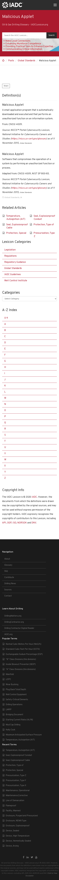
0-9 (6, 318)
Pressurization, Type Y (16, 780)
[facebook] (23, 858)
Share (6, 86)
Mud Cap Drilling (13, 724)
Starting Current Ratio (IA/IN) (19, 719)
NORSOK (22, 522)
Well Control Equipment (16, 694)
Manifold (10, 674)
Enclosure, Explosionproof (18, 825)
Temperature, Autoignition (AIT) (20, 740)
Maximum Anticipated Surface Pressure (24, 735)
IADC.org (8, 634)
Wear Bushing (12, 684)
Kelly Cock (10, 729)
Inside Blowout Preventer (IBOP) (21, 664)
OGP (9, 522)
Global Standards (26, 60)
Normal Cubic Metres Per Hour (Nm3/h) (23, 644)
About (7, 559)
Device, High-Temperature (18, 836)
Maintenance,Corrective (17, 795)
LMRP (8, 709)
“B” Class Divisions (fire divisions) (21, 659)
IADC (34, 497)
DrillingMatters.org (12, 616)
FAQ (6, 571)
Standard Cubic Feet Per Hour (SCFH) (23, 649)
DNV (34, 522)
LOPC (8, 679)
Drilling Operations (14, 704)
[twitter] (32, 858)
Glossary (8, 565)
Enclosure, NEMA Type (16, 820)
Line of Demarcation (15, 800)
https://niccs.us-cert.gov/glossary (28, 138)
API (4, 522)
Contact (8, 596)
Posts (11, 60)
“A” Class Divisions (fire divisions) (21, 669)
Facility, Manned (13, 810)
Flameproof (11, 805)
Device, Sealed (12, 830)
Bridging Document (14, 714)
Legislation (10, 249)
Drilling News (10, 583)
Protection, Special (16, 233)
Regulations (10, 256)
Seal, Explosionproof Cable (18, 760)
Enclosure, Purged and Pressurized (22, 815)
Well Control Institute (15, 280)
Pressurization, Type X (16, 785)
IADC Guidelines (12, 274)
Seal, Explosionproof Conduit (19, 755)
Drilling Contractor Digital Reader (19, 628)
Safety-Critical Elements (17, 699)
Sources (8, 589)
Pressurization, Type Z (16, 775)
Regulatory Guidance (15, 262)
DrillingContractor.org (14, 622)
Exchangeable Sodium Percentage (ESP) (24, 654)
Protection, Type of (44, 224)
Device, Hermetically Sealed (18, 841)
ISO (14, 522)
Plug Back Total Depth (16, 689)
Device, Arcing (12, 846)
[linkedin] (27, 858)
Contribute (9, 577)
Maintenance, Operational (18, 790)
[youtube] (36, 858)
